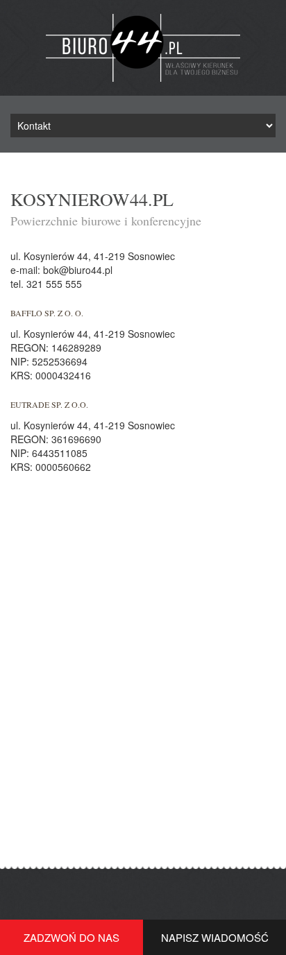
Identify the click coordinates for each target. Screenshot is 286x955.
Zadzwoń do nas (71, 937)
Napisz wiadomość (215, 937)
